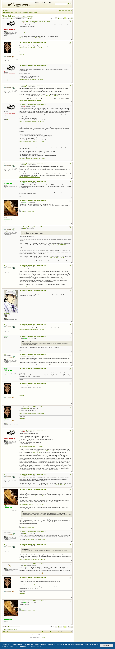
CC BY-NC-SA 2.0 (32, 211)
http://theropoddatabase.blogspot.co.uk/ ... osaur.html (31, 32)
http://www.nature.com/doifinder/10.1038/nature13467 (52, 257)
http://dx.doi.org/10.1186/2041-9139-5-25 (56, 484)
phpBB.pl (43, 637)
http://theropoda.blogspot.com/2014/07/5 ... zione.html (31, 504)
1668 (7, 58)
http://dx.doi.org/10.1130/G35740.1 (58, 244)
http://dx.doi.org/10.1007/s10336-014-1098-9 (29, 286)
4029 (7, 31)
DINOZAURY (22, 54)
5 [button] (66, 18)
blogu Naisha (42, 539)
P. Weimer (28, 211)
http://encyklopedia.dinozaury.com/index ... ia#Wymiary (45, 495)
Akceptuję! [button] (106, 645)
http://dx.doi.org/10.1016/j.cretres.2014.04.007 (29, 176)
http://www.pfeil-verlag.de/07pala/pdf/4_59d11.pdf (30, 584)
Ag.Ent (24, 86)
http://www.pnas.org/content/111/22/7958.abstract (30, 189)
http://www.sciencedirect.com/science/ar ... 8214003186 (32, 158)
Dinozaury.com (34, 634)
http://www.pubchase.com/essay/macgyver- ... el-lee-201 (32, 559)
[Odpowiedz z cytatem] (70, 21)
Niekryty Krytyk (7, 313)
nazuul (5, 216)
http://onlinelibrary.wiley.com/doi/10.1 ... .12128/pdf (30, 446)
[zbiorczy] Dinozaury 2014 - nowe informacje (17, 16)
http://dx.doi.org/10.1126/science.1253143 (48, 95)
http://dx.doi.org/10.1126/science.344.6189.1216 (30, 100)
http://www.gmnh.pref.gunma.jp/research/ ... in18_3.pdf (31, 141)
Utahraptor (6, 181)
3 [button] (63, 18)
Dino (24, 22)
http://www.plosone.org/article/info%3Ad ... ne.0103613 (31, 413)
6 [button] (68, 18)
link (20, 390)
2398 (7, 89)
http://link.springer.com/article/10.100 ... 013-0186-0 (31, 79)
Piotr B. (5, 563)
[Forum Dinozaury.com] (19, 4)
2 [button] (61, 18)
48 (6, 318)
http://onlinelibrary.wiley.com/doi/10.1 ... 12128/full (30, 445)
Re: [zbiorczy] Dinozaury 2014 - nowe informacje (34, 21)
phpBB (35, 636)
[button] (56, 18)
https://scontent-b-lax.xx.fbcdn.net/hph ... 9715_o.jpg (31, 37)
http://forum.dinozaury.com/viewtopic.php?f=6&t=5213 (31, 329)
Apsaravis (23, 211)
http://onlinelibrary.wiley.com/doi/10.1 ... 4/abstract (30, 47)
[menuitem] (69, 10)
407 (7, 568)
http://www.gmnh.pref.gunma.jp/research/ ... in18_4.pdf (31, 121)
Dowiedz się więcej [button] (36, 646)
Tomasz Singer (6, 53)
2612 (7, 185)
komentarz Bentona (30, 539)
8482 (7, 221)
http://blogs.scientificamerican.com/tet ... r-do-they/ (31, 29)
